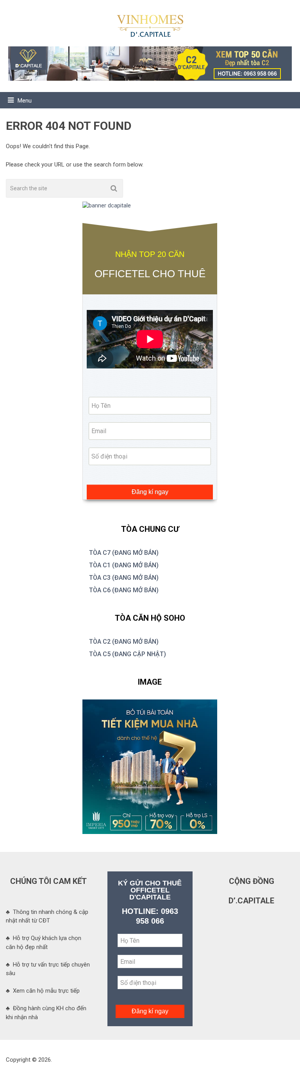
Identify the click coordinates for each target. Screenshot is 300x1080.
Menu (25, 100)
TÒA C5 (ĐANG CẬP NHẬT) (127, 654)
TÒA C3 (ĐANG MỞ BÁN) (124, 577)
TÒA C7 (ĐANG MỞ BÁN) (124, 552)
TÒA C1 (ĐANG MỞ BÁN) (124, 565)
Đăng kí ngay (150, 492)
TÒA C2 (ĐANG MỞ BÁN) (124, 641)
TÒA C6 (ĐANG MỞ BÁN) (124, 590)
